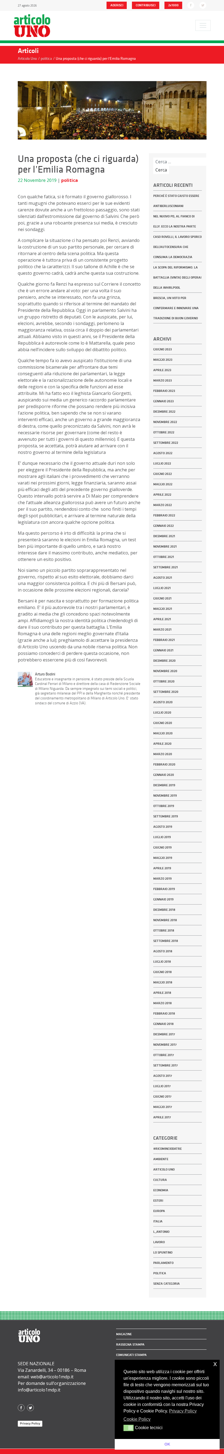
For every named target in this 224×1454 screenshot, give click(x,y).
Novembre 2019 (165, 795)
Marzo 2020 (162, 754)
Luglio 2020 (162, 712)
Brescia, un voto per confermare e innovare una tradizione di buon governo (176, 308)
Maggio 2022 (162, 484)
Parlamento (163, 1263)
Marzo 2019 (162, 878)
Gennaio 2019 (163, 899)
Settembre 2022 (165, 443)
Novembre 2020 (165, 671)
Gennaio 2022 (163, 526)
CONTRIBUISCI (145, 5)
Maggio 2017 (162, 1107)
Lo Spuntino (162, 1252)
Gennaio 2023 (163, 401)
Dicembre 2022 (164, 411)
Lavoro (159, 1242)
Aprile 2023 (162, 370)
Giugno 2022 (162, 474)
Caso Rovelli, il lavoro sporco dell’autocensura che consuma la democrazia (177, 247)
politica (69, 180)
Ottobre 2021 (163, 557)
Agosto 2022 (162, 453)
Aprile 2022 (162, 494)
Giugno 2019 (162, 847)
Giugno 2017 (162, 1096)
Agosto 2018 (162, 951)
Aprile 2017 (162, 1117)
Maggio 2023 (162, 359)
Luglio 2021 (162, 588)
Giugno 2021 (162, 598)
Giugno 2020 (162, 723)
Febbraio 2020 (164, 764)
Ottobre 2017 (163, 1055)
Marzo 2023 (162, 380)
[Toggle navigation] (203, 25)
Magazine (124, 1334)
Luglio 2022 (162, 463)
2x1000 (173, 5)
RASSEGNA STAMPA (130, 1344)
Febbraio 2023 (164, 391)
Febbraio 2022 (164, 515)
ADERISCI (116, 5)
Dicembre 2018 (164, 910)
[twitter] (202, 5)
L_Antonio (161, 1232)
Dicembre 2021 (164, 536)
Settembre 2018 (165, 941)
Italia (158, 1221)
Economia (160, 1190)
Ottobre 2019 (163, 806)
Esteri (158, 1200)
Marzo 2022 (162, 505)
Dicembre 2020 (164, 660)
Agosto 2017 (162, 1076)
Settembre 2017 (165, 1065)
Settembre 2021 (165, 567)
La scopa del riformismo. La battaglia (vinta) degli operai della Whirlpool (177, 277)
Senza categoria (166, 1283)
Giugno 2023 (162, 349)
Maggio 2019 (162, 858)
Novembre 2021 (165, 546)
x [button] (215, 1363)
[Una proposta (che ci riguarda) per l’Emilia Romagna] (112, 110)
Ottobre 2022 (163, 432)
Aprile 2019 (162, 868)
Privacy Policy (30, 1423)
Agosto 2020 (163, 702)
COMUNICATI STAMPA (131, 1355)
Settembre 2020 (165, 692)
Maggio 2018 (162, 982)
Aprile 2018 (162, 993)
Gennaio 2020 (163, 775)
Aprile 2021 (162, 619)
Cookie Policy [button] (137, 1419)
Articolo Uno (164, 1169)
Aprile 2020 (162, 743)
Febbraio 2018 (164, 1013)
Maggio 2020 (163, 733)
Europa (159, 1211)
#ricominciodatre (167, 1148)
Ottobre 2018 (163, 930)
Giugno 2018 (162, 972)
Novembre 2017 (165, 1044)
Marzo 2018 (162, 1003)
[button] (128, 1428)
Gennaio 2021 (163, 650)
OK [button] (167, 1444)
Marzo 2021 (162, 629)
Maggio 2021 (162, 609)
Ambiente (160, 1159)
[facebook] (190, 5)
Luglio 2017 (162, 1086)
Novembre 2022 (165, 422)
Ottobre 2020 (164, 681)
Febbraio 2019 (164, 889)
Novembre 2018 (165, 920)
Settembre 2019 (165, 816)
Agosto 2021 (162, 577)
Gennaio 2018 (163, 1024)
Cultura (160, 1180)
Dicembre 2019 (164, 785)
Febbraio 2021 (164, 640)
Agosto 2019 (162, 826)
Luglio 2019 (162, 837)
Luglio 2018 (162, 961)
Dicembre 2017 (164, 1034)
